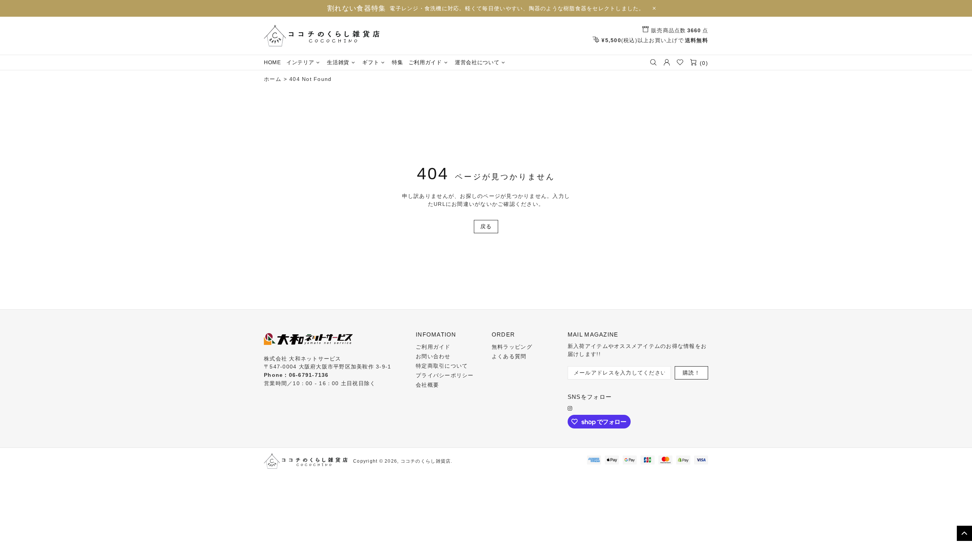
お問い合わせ (433, 356)
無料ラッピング (512, 347)
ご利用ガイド (433, 347)
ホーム (272, 79)
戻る (486, 226)
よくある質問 (509, 356)
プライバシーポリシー (445, 375)
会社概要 (427, 385)
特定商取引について (442, 366)
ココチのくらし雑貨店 (321, 35)
